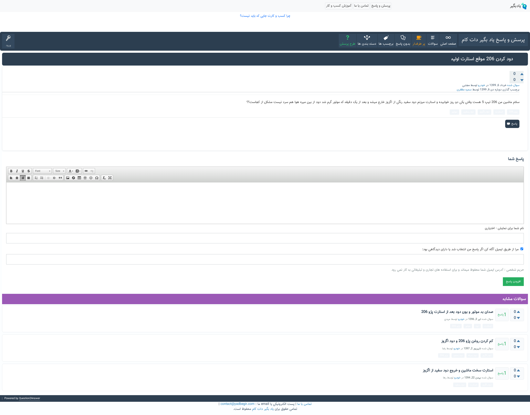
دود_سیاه (472, 355)
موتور (454, 112)
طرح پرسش (347, 44)
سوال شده (513, 85)
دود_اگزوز (484, 112)
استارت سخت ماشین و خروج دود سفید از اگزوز (458, 370)
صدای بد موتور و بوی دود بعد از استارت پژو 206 (457, 312)
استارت (499, 112)
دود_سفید (468, 112)
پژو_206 (513, 112)
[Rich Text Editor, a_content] (265, 203)
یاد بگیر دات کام (263, 409)
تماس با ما (304, 404)
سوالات (433, 44)
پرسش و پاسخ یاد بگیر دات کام (493, 40)
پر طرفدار (419, 44)
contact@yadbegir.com (237, 404)
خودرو (481, 85)
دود (477, 326)
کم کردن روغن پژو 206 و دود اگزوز (467, 341)
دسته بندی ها (367, 44)
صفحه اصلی (448, 44)
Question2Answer (29, 398)
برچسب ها (386, 44)
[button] (11, 171)
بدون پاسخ (403, 44)
